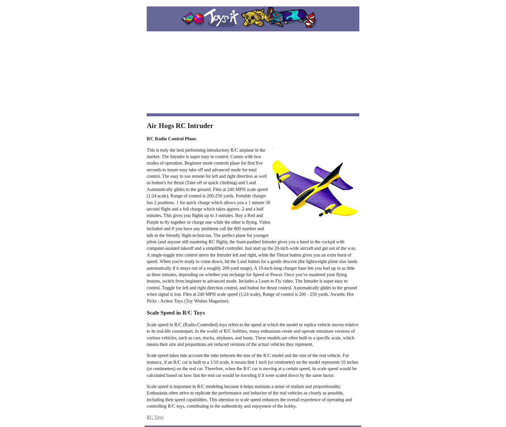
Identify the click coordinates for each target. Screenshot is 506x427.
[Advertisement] (253, 72)
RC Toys (155, 417)
